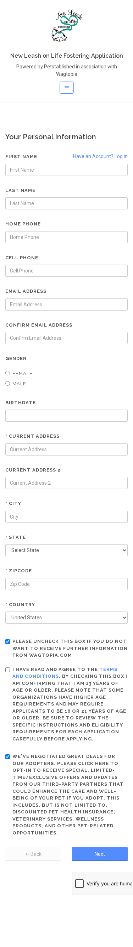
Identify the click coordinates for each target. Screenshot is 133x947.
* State (15, 537)
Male (19, 383)
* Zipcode (18, 570)
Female (22, 373)
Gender (16, 358)
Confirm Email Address (38, 325)
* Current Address (32, 436)
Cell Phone (21, 257)
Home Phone (23, 224)
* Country (20, 604)
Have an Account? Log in (100, 156)
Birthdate (20, 402)
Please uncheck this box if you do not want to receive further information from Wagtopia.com (70, 648)
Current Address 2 (33, 470)
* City (13, 503)
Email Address (25, 291)
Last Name (20, 190)
